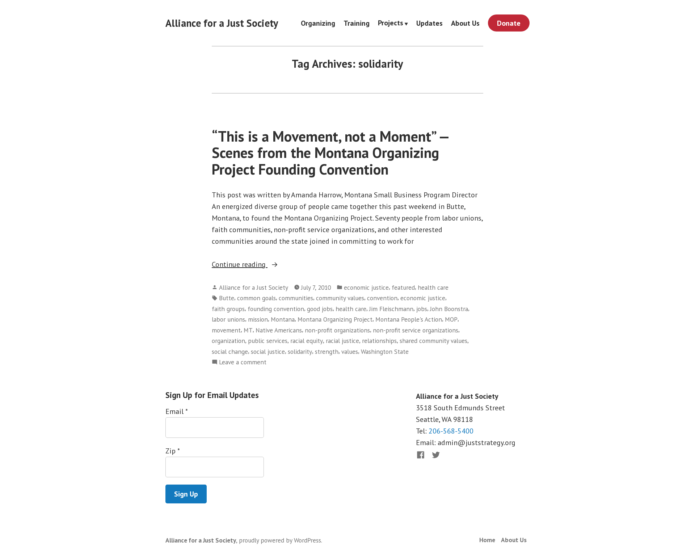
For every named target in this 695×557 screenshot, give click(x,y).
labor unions (228, 319)
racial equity (306, 340)
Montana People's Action (408, 319)
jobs (421, 309)
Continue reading (259, 264)
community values (340, 298)
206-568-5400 (451, 431)
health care (433, 287)
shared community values (433, 340)
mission (258, 319)
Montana (283, 319)
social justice (268, 351)
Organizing (318, 23)
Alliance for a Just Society (221, 23)
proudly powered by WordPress (280, 540)
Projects (390, 23)
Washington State (385, 351)
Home (487, 540)
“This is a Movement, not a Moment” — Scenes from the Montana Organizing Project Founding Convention (330, 153)
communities (296, 298)
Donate (509, 23)
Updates (429, 23)
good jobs (320, 309)
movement (226, 330)
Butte (226, 298)
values (349, 351)
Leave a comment (242, 362)
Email (176, 411)
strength (326, 351)
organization (228, 340)
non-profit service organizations (415, 330)
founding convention (276, 309)
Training (357, 23)
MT (248, 330)
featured (403, 287)
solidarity (300, 351)
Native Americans (279, 330)
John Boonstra (449, 309)
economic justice (366, 287)
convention (382, 298)
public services (267, 340)
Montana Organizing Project (335, 319)
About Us (465, 23)
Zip (172, 451)
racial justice (342, 340)
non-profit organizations (337, 330)
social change (230, 351)
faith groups (228, 309)
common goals (256, 298)
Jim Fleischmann (391, 309)
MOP (451, 319)
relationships (379, 340)
